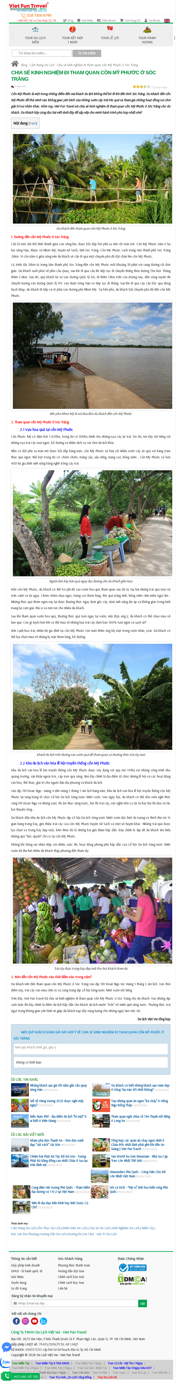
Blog (70, 20)
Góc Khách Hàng (70, 1258)
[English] (167, 20)
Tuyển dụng (18, 1282)
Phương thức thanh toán (74, 1265)
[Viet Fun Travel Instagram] (24, 1321)
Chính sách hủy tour (71, 1282)
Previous (12, 35)
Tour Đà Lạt (139, 1372)
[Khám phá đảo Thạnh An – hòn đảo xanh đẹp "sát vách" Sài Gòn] (20, 1145)
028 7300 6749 (38, 15)
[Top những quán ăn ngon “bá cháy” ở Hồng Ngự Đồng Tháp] (101, 1105)
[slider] (141, 86)
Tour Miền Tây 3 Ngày (58, 1368)
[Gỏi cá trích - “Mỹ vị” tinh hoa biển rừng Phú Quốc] (100, 1192)
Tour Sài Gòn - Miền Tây (92, 1368)
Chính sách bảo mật (71, 1277)
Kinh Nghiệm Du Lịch (126, 1228)
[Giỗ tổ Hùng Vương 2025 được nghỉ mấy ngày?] (20, 1105)
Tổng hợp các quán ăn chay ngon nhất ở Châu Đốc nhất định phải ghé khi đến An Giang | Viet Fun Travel (137, 1144)
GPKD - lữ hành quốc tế (26, 1271)
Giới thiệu (87, 20)
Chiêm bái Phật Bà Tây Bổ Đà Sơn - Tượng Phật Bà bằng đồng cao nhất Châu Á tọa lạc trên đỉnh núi (59, 1160)
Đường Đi (74, 1234)
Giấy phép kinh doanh (25, 1265)
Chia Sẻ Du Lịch (99, 1228)
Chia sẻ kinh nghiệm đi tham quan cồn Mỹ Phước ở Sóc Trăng (97, 65)
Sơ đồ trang (19, 1288)
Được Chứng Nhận (131, 1258)
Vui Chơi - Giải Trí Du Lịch (100, 1234)
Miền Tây (148, 1228)
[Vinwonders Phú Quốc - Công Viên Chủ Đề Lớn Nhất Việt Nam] (100, 1176)
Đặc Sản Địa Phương (24, 1234)
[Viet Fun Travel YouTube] (33, 1321)
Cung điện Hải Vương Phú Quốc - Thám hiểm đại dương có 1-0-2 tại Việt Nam (61, 1189)
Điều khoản (109, 20)
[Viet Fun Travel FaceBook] (15, 1321)
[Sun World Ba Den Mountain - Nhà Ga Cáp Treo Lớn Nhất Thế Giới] (101, 1160)
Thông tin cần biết (24, 1258)
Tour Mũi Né (159, 1372)
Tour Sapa (119, 1372)
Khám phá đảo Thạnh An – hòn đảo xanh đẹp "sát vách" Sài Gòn (57, 1142)
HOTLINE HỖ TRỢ (26, 1376)
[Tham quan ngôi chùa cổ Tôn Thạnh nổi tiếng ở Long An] (101, 1121)
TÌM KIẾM (88, 53)
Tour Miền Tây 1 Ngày (88, 1363)
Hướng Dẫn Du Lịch (53, 1234)
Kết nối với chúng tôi (26, 1313)
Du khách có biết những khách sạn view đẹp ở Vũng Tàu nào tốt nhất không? (140, 1087)
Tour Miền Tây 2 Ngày (25, 1368)
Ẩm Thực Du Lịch (49, 1228)
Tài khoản (154, 20)
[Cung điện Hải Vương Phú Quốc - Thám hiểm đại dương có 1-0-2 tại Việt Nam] (21, 1192)
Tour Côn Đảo (80, 1372)
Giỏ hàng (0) (132, 20)
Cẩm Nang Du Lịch (42, 65)
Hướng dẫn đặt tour (71, 1271)
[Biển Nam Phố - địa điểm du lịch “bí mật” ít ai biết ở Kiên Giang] (20, 1121)
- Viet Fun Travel (69, 1355)
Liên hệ (62, 1288)
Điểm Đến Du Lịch (75, 1228)
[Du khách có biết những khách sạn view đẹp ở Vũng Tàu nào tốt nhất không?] (101, 1090)
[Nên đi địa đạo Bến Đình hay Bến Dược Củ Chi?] (21, 1207)
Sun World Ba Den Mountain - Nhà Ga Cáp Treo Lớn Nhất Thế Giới (139, 1158)
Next (169, 35)
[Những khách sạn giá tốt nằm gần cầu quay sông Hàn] (20, 1090)
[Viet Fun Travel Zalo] (42, 1321)
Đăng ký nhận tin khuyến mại (32, 1295)
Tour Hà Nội (99, 1372)
